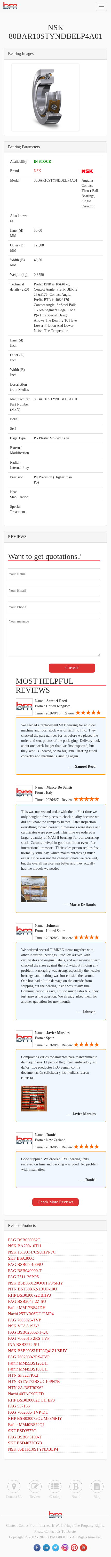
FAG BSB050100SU (25, 1264)
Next (70, 97)
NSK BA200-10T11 (25, 1246)
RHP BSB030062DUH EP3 (31, 1400)
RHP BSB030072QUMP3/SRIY (35, 1418)
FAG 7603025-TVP (24, 1320)
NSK (37, 171)
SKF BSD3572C (22, 1431)
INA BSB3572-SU (23, 1344)
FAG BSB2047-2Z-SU (27, 1301)
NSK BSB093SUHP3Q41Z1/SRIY (37, 1351)
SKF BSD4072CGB (25, 1443)
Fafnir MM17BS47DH (27, 1307)
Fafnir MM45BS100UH (28, 1369)
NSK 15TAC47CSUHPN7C (32, 1252)
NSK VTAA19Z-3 (23, 1326)
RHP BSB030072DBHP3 (29, 1295)
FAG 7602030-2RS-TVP (29, 1357)
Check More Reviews (55, 1202)
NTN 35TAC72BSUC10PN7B (34, 1381)
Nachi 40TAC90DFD (26, 1394)
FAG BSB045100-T (25, 1437)
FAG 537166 (19, 1406)
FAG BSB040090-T (25, 1270)
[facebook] (37, 1548)
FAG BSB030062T (24, 1240)
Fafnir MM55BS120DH (28, 1363)
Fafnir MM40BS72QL (26, 1424)
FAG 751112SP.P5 (23, 1277)
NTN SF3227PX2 (23, 1375)
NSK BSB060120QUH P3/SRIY (35, 1283)
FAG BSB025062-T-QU (28, 1332)
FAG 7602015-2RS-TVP (29, 1338)
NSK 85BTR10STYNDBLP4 (33, 1449)
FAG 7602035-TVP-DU (28, 1412)
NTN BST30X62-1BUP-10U (32, 1289)
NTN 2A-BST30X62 (25, 1387)
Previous (20, 97)
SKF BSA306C (21, 1258)
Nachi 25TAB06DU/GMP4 (31, 1314)
